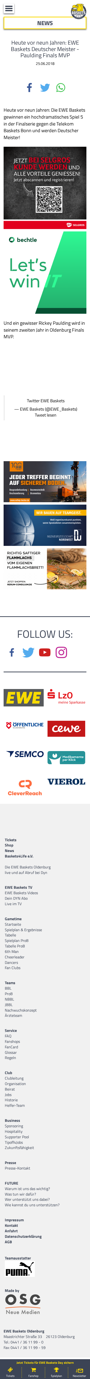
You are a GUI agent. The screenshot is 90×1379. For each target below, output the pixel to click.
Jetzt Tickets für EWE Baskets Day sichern (45, 1362)
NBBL (9, 999)
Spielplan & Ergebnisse (23, 930)
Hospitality (14, 1131)
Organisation (15, 1083)
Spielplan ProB (17, 940)
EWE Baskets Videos (21, 893)
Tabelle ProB (15, 946)
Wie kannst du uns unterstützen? (32, 1205)
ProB (9, 994)
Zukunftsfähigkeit (19, 1147)
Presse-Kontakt (17, 1168)
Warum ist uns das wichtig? (27, 1188)
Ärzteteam (13, 1015)
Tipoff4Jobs (14, 1142)
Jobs (8, 1094)
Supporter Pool (17, 1137)
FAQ (8, 1036)
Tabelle (10, 935)
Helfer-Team (15, 1105)
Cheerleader (14, 957)
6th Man (12, 951)
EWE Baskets (53, 400)
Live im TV (13, 904)
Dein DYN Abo (16, 898)
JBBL (9, 1005)
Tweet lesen (45, 415)
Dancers (11, 962)
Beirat (10, 1089)
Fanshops (12, 1041)
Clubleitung (14, 1078)
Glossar (11, 1052)
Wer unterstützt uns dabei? (27, 1199)
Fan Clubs (12, 968)
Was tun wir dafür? (20, 1194)
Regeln (10, 1057)
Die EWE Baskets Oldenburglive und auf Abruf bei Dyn (28, 869)
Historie (11, 1100)
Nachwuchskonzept (21, 1010)
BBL (8, 988)
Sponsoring (14, 1126)
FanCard (11, 1047)
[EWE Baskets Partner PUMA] (24, 1269)
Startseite (13, 924)
